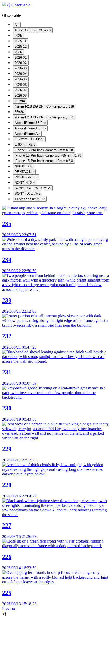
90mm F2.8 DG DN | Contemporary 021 (44, 117)
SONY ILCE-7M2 (27, 193)
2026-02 (21, 63)
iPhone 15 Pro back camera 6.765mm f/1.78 (48, 155)
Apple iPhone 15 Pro (30, 128)
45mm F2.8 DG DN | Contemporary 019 (44, 106)
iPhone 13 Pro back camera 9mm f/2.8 (44, 150)
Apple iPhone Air (27, 134)
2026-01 (21, 57)
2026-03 (21, 68)
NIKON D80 (23, 166)
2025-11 (20, 41)
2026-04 (21, 74)
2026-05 (21, 79)
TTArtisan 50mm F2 (30, 199)
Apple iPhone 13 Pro (30, 123)
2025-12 (21, 46)
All (16, 25)
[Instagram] (41, 655)
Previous (9, 608)
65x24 (19, 112)
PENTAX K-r (24, 172)
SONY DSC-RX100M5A (33, 188)
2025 (18, 36)
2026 (18, 52)
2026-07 (21, 90)
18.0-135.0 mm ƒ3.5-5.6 (33, 30)
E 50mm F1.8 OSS (29, 139)
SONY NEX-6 (25, 183)
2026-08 (21, 95)
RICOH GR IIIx (26, 177)
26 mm (20, 101)
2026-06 (21, 85)
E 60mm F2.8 (25, 144)
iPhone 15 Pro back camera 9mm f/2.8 (44, 161)
